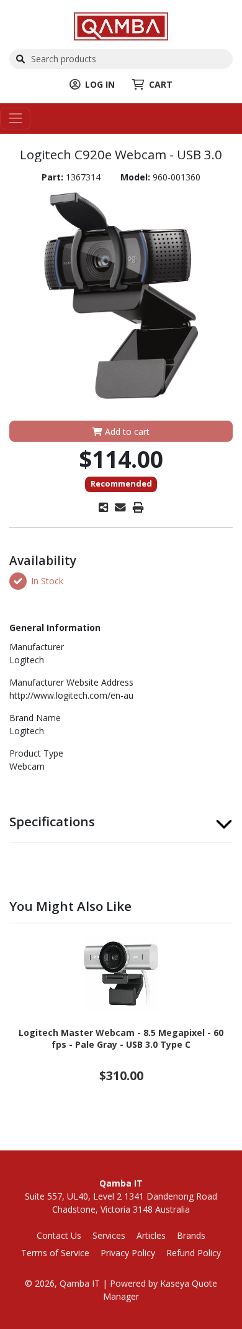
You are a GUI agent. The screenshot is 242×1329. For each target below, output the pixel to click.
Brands (191, 1235)
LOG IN (100, 84)
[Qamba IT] (121, 25)
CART (161, 84)
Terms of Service (55, 1253)
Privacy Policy (128, 1253)
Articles (151, 1235)
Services (108, 1235)
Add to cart (126, 431)
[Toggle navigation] (15, 118)
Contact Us (59, 1235)
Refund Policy (193, 1253)
